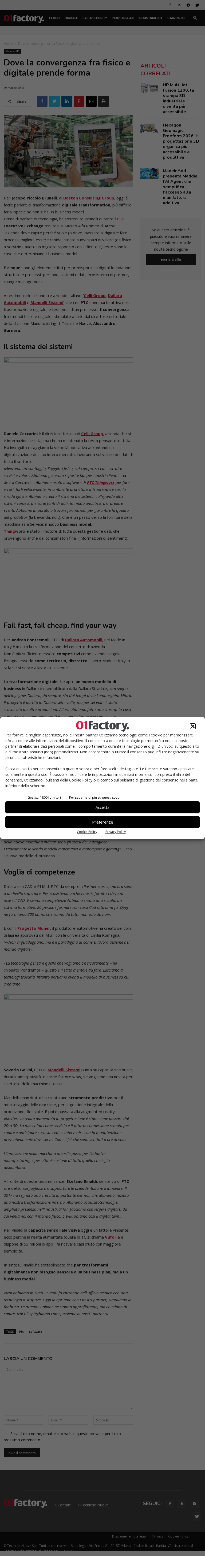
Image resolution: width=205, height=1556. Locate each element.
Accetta (102, 807)
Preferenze (102, 822)
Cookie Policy (87, 831)
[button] (192, 726)
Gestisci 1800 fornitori (44, 797)
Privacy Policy (115, 831)
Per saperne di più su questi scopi (94, 797)
